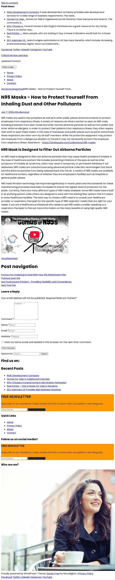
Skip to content (9, 3)
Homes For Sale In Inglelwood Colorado (28, 379)
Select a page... (8, 67)
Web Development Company (23, 12)
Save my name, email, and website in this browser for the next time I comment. (47, 342)
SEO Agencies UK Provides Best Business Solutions (34, 389)
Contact (11, 83)
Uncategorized (16, 89)
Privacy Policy (14, 76)
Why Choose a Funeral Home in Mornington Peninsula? (36, 382)
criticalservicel (21, 112)
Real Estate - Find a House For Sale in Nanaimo (32, 386)
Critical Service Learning (14, 55)
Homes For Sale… (16, 19)
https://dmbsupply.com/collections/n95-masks (69, 142)
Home (10, 72)
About (10, 79)
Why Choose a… (15, 26)
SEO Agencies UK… (17, 40)
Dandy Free (53, 573)
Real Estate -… (14, 33)
